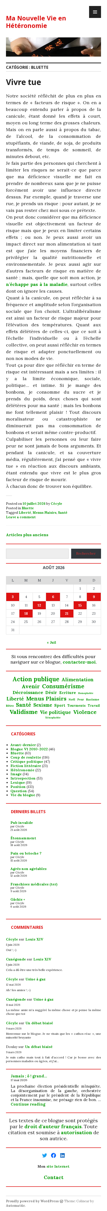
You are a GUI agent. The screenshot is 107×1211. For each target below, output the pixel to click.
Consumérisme (63, 686)
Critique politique (26, 761)
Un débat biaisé (39, 1023)
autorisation (76, 1132)
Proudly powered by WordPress (32, 1201)
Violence (85, 712)
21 (66, 613)
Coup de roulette (25, 757)
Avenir (31, 686)
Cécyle (56, 504)
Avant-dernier (23, 745)
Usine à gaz (35, 979)
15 (80, 605)
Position (18, 786)
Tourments (76, 706)
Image (16, 774)
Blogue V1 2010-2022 (29, 749)
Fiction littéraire (25, 766)
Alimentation (77, 680)
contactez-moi (79, 662)
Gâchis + (17, 899)
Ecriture (67, 693)
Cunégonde (16, 959)
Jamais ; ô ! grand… (29, 1076)
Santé (62, 513)
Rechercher (86, 553)
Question (18, 791)
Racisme (92, 699)
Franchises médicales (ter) (33, 884)
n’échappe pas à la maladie (36, 284)
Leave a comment (21, 517)
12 (39, 605)
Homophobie (85, 693)
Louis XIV (34, 939)
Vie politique (55, 712)
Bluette (28, 508)
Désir (51, 692)
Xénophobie (53, 717)
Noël (72, 699)
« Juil (51, 642)
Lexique (17, 782)
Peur (80, 699)
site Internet (58, 1166)
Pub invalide (21, 822)
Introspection (23, 778)
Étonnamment (23, 838)
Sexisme (42, 705)
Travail (94, 705)
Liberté (25, 513)
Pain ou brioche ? (26, 853)
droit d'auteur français (53, 1126)
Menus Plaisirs (44, 513)
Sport (59, 705)
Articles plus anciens (27, 534)
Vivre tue (23, 82)
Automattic (15, 1206)
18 (26, 613)
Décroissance (28, 692)
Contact (53, 1177)
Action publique (35, 679)
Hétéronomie (22, 770)
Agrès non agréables (28, 868)
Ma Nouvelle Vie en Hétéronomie (36, 22)
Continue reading (28, 1104)
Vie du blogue (22, 795)
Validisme (23, 711)
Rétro (10, 705)
